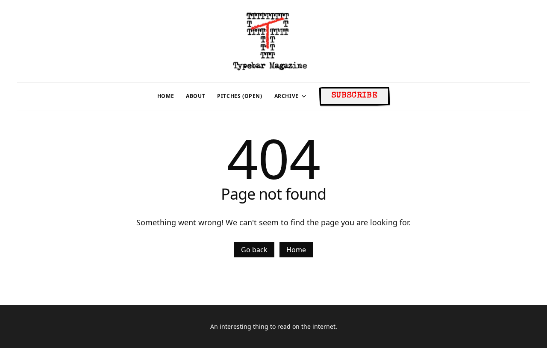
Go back (254, 249)
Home (296, 249)
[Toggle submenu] (303, 96)
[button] (286, 96)
